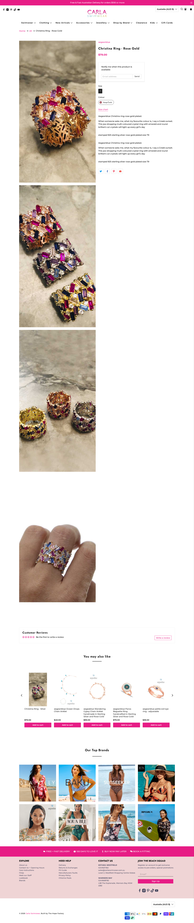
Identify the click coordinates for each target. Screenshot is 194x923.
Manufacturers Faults (68, 873)
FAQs (21, 873)
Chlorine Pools (65, 878)
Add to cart (37, 725)
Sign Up (156, 881)
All (30, 31)
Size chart (103, 109)
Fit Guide (63, 870)
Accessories (83, 22)
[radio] (100, 91)
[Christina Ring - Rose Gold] (57, 112)
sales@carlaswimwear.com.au (111, 870)
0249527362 (103, 868)
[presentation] (21, 695)
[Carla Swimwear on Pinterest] (12, 10)
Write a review (163, 638)
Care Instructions (26, 870)
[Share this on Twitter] (100, 171)
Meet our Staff (25, 875)
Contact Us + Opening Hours (31, 868)
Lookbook (23, 878)
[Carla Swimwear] (97, 13)
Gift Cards (167, 22)
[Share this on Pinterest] (113, 171)
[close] (191, 2)
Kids (152, 22)
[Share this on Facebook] (107, 171)
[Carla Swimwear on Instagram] (8, 10)
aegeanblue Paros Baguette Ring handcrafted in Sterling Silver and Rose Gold (124, 713)
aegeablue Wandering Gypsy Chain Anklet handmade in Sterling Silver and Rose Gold (95, 713)
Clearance (141, 22)
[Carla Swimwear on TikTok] (15, 10)
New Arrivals (63, 22)
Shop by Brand (121, 22)
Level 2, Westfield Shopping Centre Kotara (116, 873)
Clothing (44, 22)
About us (23, 865)
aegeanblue (104, 42)
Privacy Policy (65, 875)
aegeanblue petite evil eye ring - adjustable (156, 710)
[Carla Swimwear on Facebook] (4, 10)
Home (22, 31)
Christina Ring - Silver (35, 709)
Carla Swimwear (33, 913)
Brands (22, 880)
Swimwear (27, 22)
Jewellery (101, 22)
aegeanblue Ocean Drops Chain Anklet (66, 710)
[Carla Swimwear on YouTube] (19, 10)
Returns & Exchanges (68, 868)
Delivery (62, 865)
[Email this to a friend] (120, 171)
